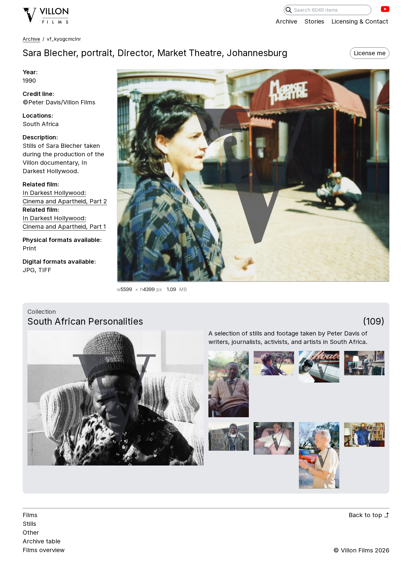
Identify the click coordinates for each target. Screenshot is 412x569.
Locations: (38, 115)
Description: (40, 137)
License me (369, 53)
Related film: (41, 184)
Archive (31, 39)
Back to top (369, 515)
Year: (30, 72)
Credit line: (38, 93)
